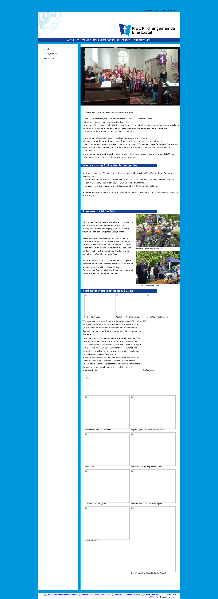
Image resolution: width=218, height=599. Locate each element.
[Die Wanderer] (161, 367)
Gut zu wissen (142, 40)
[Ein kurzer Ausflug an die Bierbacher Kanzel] (153, 570)
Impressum (174, 10)
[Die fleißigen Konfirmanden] (161, 314)
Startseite (148, 10)
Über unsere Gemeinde (106, 40)
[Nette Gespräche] (107, 538)
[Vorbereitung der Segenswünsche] (158, 246)
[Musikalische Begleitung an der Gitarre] (153, 464)
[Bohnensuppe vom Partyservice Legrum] (153, 501)
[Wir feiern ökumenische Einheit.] (158, 283)
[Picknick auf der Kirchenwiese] (130, 314)
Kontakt (157, 10)
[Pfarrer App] (107, 464)
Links (165, 10)
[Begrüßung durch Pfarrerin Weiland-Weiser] (153, 427)
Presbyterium (50, 53)
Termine (86, 40)
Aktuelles (73, 40)
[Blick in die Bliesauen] (99, 314)
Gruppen (127, 40)
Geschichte (48, 58)
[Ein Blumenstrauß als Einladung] (107, 427)
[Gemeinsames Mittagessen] (107, 501)
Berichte (47, 48)
